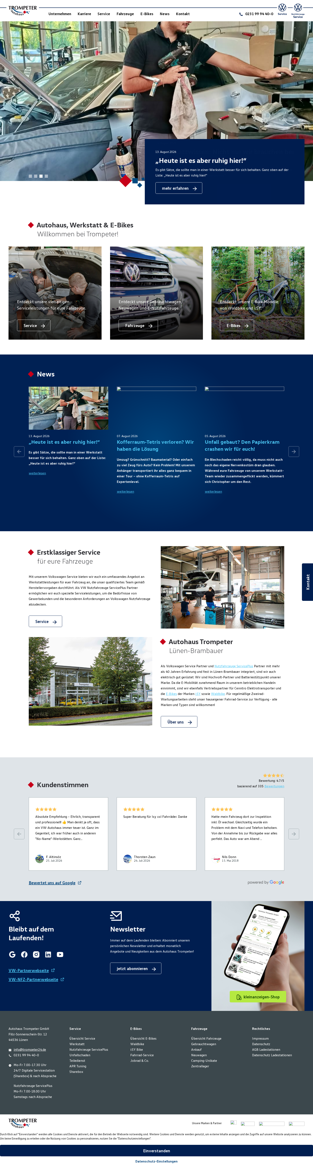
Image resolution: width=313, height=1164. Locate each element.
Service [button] (104, 13)
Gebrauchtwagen (203, 1044)
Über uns (176, 721)
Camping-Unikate (204, 1060)
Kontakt (183, 13)
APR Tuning (77, 1066)
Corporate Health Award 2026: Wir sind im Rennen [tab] (30, 176)
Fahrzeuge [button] (125, 13)
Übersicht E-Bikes (143, 1038)
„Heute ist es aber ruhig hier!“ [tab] (41, 176)
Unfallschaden (79, 1055)
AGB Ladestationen (266, 1049)
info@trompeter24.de (30, 1049)
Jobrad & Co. (139, 1060)
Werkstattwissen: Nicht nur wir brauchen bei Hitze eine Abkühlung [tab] (35, 176)
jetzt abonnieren (133, 968)
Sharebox (76, 1071)
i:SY (198, 694)
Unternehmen (60, 13)
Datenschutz (261, 1044)
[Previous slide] (19, 451)
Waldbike (218, 694)
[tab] (46, 176)
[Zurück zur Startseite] (23, 10)
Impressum (260, 1038)
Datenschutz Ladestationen (272, 1055)
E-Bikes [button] (146, 13)
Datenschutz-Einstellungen (156, 1161)
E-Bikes (171, 694)
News (164, 13)
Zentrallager (200, 1066)
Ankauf (196, 1049)
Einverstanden (156, 1150)
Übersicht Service (82, 1038)
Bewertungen (274, 786)
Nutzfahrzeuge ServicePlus (233, 666)
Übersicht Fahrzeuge (206, 1038)
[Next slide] (294, 451)
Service (42, 621)
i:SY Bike (136, 1049)
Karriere (84, 13)
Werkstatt (77, 1044)
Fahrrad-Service (142, 1055)
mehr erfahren (176, 188)
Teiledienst (77, 1060)
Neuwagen (199, 1055)
